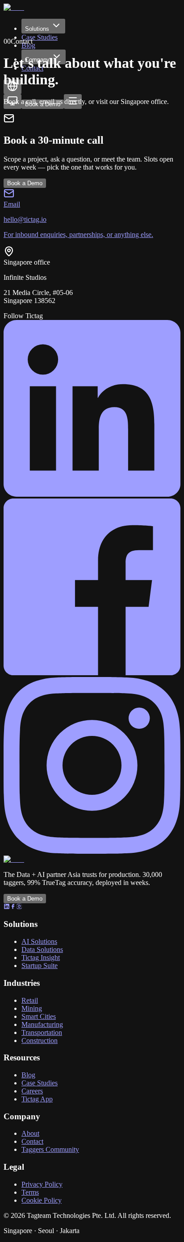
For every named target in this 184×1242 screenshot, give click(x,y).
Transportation (41, 1032)
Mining (31, 1008)
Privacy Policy (42, 1184)
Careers (32, 1091)
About (30, 1133)
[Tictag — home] (16, 7)
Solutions (37, 28)
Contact (32, 1141)
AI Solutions (39, 941)
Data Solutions (42, 949)
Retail (29, 1000)
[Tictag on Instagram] (92, 851)
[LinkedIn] (7, 907)
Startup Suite (39, 965)
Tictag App (37, 1099)
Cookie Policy (41, 1200)
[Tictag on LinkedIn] (92, 494)
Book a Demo (24, 183)
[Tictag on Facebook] (92, 673)
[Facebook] (13, 907)
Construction (39, 1040)
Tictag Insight (40, 957)
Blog (28, 1075)
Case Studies (39, 37)
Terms (30, 1192)
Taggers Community (50, 1149)
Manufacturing (42, 1024)
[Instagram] (19, 907)
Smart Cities (38, 1016)
